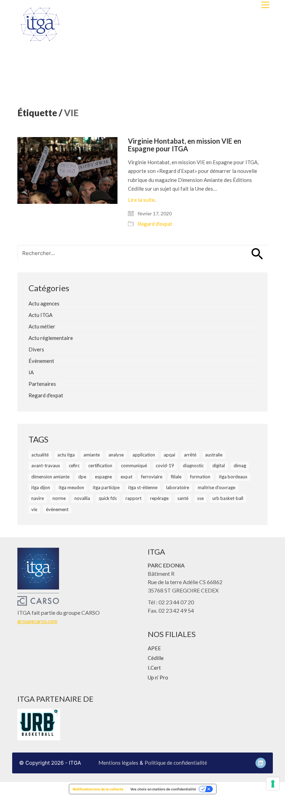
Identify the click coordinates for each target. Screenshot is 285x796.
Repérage (159, 498)
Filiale (176, 476)
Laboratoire (177, 487)
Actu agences (43, 303)
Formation (200, 476)
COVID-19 (165, 465)
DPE (82, 476)
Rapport (133, 498)
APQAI (169, 454)
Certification (100, 465)
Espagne (103, 476)
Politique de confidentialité (176, 762)
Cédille (156, 658)
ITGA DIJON (40, 487)
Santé (182, 498)
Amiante (91, 454)
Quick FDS (108, 498)
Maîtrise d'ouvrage (216, 487)
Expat (126, 476)
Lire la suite (141, 200)
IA (31, 372)
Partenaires (42, 384)
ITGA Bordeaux (233, 476)
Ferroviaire (151, 476)
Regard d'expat (155, 224)
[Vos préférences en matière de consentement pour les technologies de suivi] (272, 783)
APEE (154, 648)
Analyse (116, 454)
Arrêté (190, 454)
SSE (200, 498)
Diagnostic (193, 465)
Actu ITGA (40, 315)
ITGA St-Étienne (142, 487)
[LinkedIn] (260, 763)
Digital (218, 465)
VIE (34, 509)
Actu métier (41, 326)
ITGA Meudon (71, 487)
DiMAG (240, 465)
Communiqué (134, 465)
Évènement (41, 361)
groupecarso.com (37, 621)
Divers (36, 349)
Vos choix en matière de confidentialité (163, 789)
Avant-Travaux (45, 465)
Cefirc (74, 465)
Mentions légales (118, 762)
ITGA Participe (106, 487)
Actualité (40, 454)
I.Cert (154, 667)
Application (143, 454)
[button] (265, 5)
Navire (37, 498)
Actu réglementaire (50, 338)
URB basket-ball (227, 498)
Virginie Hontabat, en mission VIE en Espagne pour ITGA (184, 144)
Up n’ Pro (158, 677)
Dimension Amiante (50, 476)
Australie (213, 454)
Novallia (82, 498)
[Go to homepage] (40, 24)
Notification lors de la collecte (98, 789)
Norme (59, 498)
